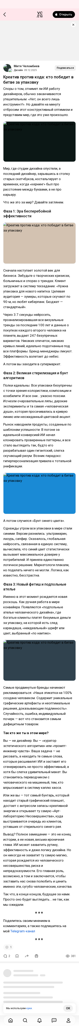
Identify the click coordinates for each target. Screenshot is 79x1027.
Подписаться (65, 67)
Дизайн (18, 70)
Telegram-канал (22, 931)
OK (68, 1008)
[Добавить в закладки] (17, 956)
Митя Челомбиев (26, 66)
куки (29, 1008)
